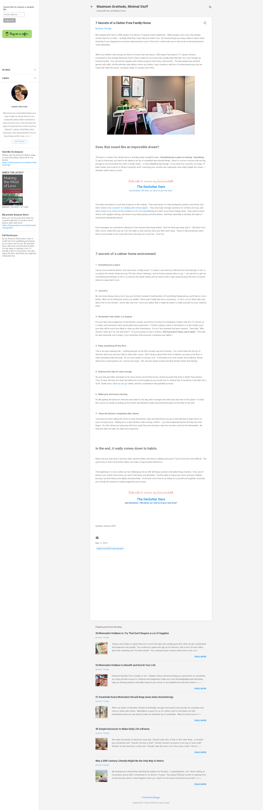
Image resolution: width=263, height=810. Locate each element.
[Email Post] (97, 538)
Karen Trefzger (19, 107)
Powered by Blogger (151, 797)
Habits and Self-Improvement (110, 548)
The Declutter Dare (151, 499)
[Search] (210, 7)
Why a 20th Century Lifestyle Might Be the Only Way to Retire (129, 760)
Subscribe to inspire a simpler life (18, 8)
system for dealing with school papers (131, 208)
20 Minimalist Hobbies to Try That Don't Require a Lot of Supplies (132, 633)
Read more (200, 656)
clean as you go (120, 383)
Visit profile (19, 142)
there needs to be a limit (106, 211)
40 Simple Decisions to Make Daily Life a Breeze (122, 728)
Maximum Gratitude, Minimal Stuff (122, 6)
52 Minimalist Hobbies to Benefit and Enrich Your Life (125, 665)
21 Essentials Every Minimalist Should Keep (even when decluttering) (134, 697)
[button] (204, 23)
